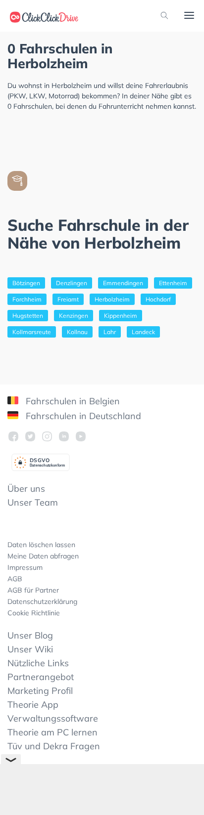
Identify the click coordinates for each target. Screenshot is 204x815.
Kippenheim (120, 315)
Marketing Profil (40, 690)
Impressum (25, 567)
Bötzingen (26, 283)
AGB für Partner (33, 590)
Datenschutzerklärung (42, 601)
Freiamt (68, 299)
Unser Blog (30, 635)
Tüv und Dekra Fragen (53, 746)
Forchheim (27, 299)
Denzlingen (71, 283)
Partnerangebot (40, 677)
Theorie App (32, 704)
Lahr (109, 332)
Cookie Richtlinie (33, 612)
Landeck (143, 332)
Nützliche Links (38, 663)
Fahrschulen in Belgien (71, 401)
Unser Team (32, 502)
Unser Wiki (30, 649)
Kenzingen (73, 315)
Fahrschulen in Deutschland (82, 416)
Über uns (26, 488)
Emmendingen (123, 283)
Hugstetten (27, 315)
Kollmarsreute (31, 332)
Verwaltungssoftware (52, 718)
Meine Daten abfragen (43, 556)
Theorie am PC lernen (52, 732)
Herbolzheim (112, 299)
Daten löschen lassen (41, 544)
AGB (14, 578)
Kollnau (77, 332)
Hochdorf (158, 299)
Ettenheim (173, 283)
